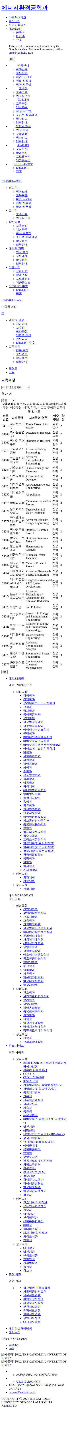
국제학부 (29, 718)
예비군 (27, 1225)
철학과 (27, 828)
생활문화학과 (32, 950)
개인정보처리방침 (20, 1328)
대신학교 (29, 1247)
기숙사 (27, 1107)
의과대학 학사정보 (35, 1232)
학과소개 (22, 69)
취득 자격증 (23, 80)
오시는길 (14, 1332)
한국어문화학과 (33, 854)
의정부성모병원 (33, 1302)
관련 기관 (15, 1274)
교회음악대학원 (33, 1041)
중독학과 (29, 969)
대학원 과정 (23, 126)
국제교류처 (30, 1103)
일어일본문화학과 (34, 816)
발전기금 (29, 1126)
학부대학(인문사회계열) (38, 843)
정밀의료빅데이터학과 (37, 1030)
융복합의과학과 (33, 1011)
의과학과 (29, 1015)
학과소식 (22, 152)
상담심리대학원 (33, 943)
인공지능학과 (32, 813)
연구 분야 (22, 130)
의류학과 (29, 805)
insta (11, 1348)
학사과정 (23, 99)
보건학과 (29, 1000)
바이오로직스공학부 (36, 741)
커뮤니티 (23, 145)
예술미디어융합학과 (36, 954)
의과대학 (29, 877)
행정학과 (29, 858)
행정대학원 (30, 984)
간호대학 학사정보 (35, 1202)
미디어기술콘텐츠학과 (37, 737)
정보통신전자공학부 (36, 820)
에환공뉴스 (23, 160)
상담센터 (29, 1130)
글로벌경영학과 (33, 725)
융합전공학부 (32, 797)
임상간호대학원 (33, 1022)
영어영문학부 (32, 794)
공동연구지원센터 (34, 1206)
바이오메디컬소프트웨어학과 (42, 744)
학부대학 (29, 1175)
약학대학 (29, 786)
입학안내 (22, 122)
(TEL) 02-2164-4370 (28, 1381)
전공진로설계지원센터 (37, 1160)
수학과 (27, 771)
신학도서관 (30, 1255)
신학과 (27, 1038)
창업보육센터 (32, 1164)
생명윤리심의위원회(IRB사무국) (44, 1134)
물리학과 (29, 733)
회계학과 (29, 866)
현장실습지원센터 (34, 1191)
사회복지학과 (32, 756)
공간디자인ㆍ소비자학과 (39, 703)
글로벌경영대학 (33, 722)
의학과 (27, 1019)
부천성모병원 (32, 1306)
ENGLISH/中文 (23, 164)
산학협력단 (30, 1217)
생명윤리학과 (32, 1007)
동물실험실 (30, 1115)
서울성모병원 (32, 1295)
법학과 (27, 752)
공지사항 (22, 148)
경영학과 (29, 695)
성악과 (27, 767)
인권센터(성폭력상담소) (38, 1141)
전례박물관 (30, 1263)
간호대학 (29, 881)
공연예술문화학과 (34, 912)
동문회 (27, 1111)
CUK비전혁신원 (33, 1077)
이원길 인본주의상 (35, 1070)
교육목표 (22, 73)
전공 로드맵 (23, 111)
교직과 (27, 706)
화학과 (27, 862)
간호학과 (29, 992)
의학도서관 (30, 1236)
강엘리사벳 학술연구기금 (39, 1088)
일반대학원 (30, 962)
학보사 (27, 1194)
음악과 (27, 801)
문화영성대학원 (33, 935)
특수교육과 (30, 835)
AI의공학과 (30, 869)
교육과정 (22, 103)
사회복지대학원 (33, 939)
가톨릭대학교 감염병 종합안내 (42, 1084)
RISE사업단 (30, 1081)
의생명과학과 (32, 809)
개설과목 (22, 107)
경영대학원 (30, 909)
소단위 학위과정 (26, 114)
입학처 (27, 1153)
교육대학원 (30, 916)
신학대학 (29, 888)
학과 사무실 (23, 84)
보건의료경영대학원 (36, 996)
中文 (19, 171)
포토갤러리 (23, 156)
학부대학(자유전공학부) (38, 850)
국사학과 (29, 710)
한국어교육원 (32, 1187)
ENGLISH (22, 167)
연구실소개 (23, 95)
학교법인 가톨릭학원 (36, 1287)
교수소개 (22, 92)
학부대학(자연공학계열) (38, 847)
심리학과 (29, 778)
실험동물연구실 (33, 1221)
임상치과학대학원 (34, 1026)
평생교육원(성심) (34, 1172)
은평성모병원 (32, 1310)
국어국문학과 (32, 714)
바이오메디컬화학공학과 (39, 748)
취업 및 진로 (24, 76)
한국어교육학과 (33, 981)
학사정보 (22, 118)
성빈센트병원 (32, 1318)
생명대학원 (30, 1003)
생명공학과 (30, 763)
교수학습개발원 (33, 1100)
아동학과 (29, 782)
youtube (13, 1344)
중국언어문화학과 (34, 824)
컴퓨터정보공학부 (34, 831)
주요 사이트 (16, 1045)
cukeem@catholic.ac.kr (22, 1392)
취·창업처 (29, 1168)
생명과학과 (30, 947)
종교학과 (29, 966)
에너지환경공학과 (34, 790)
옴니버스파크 (32, 1228)
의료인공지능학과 (34, 958)
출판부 (27, 1266)
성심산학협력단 (33, 1138)
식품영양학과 (32, 775)
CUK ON (29, 1073)
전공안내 (23, 65)
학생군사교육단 (33, 1179)
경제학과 (29, 699)
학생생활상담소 (33, 1183)
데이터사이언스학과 (36, 729)
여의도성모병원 (33, 1299)
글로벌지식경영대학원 (37, 928)
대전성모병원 (32, 1321)
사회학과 (29, 759)
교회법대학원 (32, 924)
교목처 (27, 1096)
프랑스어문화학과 (34, 839)
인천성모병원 (32, 1314)
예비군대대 (30, 1145)
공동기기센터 (32, 1092)
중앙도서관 (30, 1156)
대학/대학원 (16, 678)
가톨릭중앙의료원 (34, 1291)
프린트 (13, 368)
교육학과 (29, 920)
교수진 (23, 88)
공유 (12, 372)
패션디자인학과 (33, 977)
